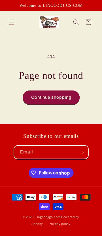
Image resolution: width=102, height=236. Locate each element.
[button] (11, 22)
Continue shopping (51, 97)
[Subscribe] (82, 152)
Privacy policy (60, 224)
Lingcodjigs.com (48, 217)
